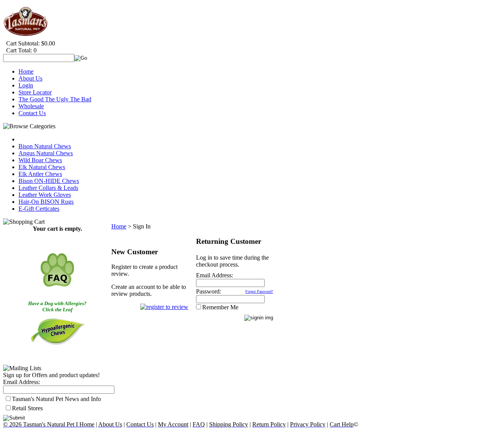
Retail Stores (27, 408)
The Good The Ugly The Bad (54, 99)
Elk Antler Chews (40, 174)
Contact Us (32, 113)
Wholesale (31, 106)
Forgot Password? (259, 291)
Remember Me (220, 307)
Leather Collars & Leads (48, 188)
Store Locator (35, 92)
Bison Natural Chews (44, 146)
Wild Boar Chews (40, 160)
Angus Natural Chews (45, 153)
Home (26, 71)
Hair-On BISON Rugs (46, 201)
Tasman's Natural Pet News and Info (56, 399)
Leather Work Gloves (44, 194)
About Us (30, 78)
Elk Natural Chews (41, 167)
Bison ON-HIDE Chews (48, 181)
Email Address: (21, 382)
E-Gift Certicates (38, 208)
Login (25, 85)
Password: (208, 291)
